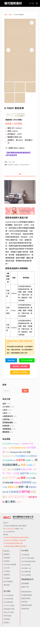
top (14, 460)
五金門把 (20, 460)
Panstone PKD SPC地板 (20, 452)
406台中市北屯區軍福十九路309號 (14, 540)
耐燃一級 (23, 487)
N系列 (4, 413)
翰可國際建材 (13, 3)
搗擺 (23, 477)
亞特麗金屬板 (7, 423)
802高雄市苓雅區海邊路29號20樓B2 (15, 546)
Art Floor (15, 444)
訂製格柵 (13, 491)
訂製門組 (5, 419)
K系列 (9, 162)
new (7, 452)
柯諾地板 (17, 483)
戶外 (6, 478)
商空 (19, 465)
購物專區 (5, 432)
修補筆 (28, 460)
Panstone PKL (8, 456)
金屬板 (18, 502)
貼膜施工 (16, 164)
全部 (13, 162)
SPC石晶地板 (7, 460)
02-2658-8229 (10, 529)
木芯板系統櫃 (7, 483)
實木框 (11, 469)
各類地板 (5, 426)
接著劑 (18, 478)
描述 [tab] (20, 174)
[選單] (37, 3)
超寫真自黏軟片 (25, 164)
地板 (23, 464)
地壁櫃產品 (6, 429)
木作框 (28, 478)
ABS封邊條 (7, 444)
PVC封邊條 (20, 456)
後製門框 (24, 473)
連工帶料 (10, 501)
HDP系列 (6, 407)
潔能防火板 (12, 487)
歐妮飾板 (10, 164)
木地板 (33, 478)
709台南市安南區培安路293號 (13, 543)
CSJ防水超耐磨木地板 (16, 448)
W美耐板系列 (7, 416)
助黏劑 (32, 460)
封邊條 (17, 469)
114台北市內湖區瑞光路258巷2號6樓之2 (16, 537)
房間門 (12, 477)
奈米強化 (29, 465)
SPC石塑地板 (31, 456)
